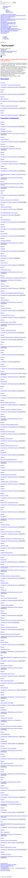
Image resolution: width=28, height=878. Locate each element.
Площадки (5, 7)
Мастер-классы (11, 16)
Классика (17, 15)
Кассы (7, 9)
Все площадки (4, 21)
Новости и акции (7, 6)
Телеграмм (7, 17)
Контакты (8, 10)
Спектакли (8, 15)
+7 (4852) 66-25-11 (5, 14)
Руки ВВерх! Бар (4, 51)
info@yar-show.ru (12, 14)
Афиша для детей (4, 16)
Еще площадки (4, 33)
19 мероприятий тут (12, 51)
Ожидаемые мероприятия (10, 118)
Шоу (21, 15)
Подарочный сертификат (11, 864)
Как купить (3, 865)
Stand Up (24, 15)
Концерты (13, 15)
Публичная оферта (5, 866)
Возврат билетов (9, 12)
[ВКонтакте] (1, 56)
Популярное (5, 79)
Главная (5, 36)
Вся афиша (3, 15)
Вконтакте (3, 17)
